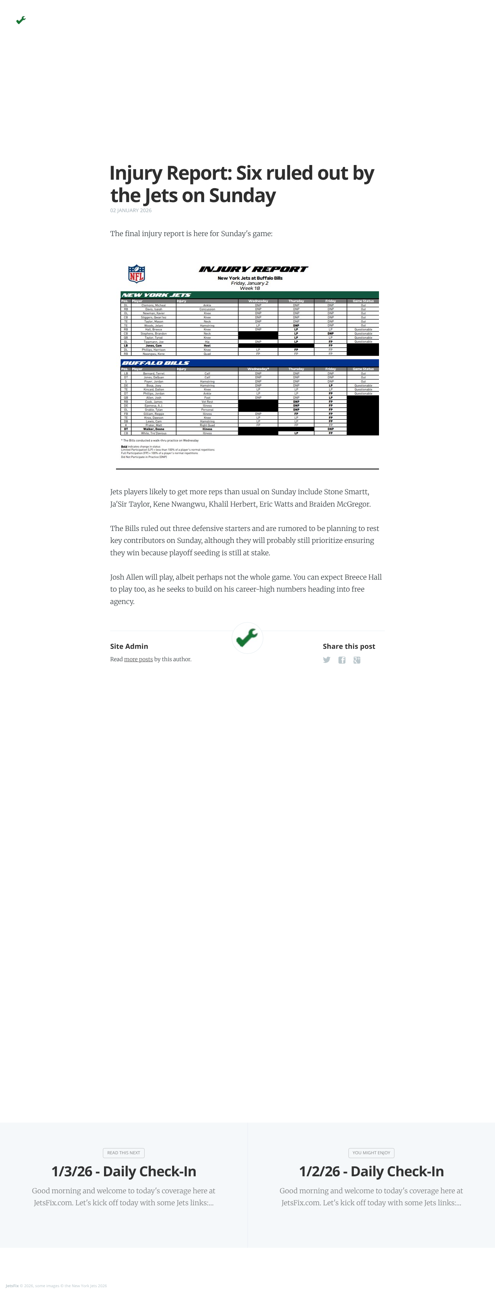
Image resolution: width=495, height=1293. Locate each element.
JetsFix (12, 1285)
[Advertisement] (247, 107)
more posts (138, 659)
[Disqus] (247, 766)
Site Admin (129, 646)
